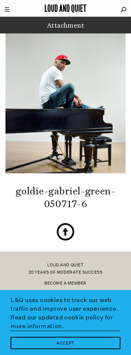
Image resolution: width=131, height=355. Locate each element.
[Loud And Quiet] (65, 8)
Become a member (65, 283)
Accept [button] (65, 343)
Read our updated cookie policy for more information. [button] (62, 322)
